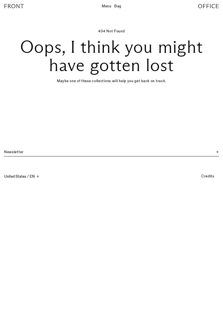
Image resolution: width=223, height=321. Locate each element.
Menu (107, 6)
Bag (117, 6)
